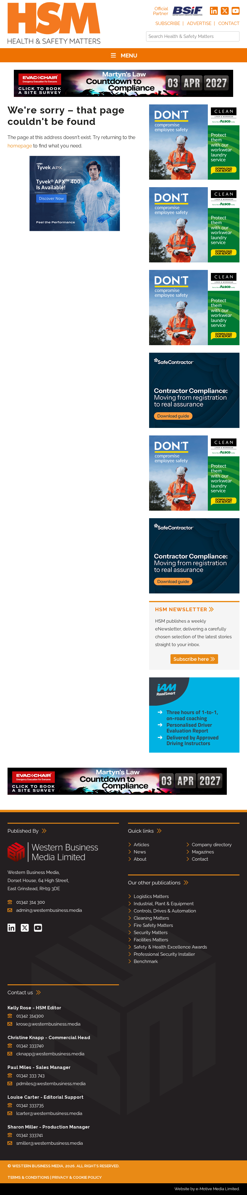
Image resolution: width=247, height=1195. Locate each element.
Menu (129, 55)
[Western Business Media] (53, 860)
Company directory (212, 844)
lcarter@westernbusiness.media (49, 1113)
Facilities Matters (151, 940)
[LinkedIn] (214, 11)
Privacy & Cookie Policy (77, 1177)
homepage (20, 146)
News (140, 852)
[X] (225, 11)
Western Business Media (37, 1166)
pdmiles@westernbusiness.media (51, 1083)
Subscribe (167, 23)
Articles (141, 844)
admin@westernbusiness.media (49, 910)
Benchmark (146, 961)
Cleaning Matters (151, 918)
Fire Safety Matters (153, 925)
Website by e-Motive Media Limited (206, 1189)
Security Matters (150, 932)
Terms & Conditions (28, 1177)
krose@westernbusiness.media (48, 1024)
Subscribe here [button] (191, 659)
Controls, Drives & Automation (165, 911)
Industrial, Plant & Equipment (164, 903)
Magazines (203, 852)
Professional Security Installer (164, 954)
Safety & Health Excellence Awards (170, 947)
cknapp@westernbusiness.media (50, 1054)
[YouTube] (235, 11)
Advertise (199, 23)
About (140, 859)
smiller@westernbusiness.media (49, 1143)
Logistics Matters (151, 896)
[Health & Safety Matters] (54, 46)
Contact (228, 23)
